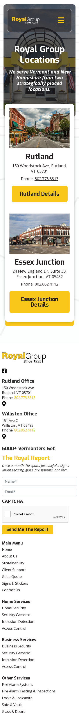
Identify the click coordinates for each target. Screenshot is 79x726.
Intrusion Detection (18, 621)
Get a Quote (12, 576)
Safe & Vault (12, 704)
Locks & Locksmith (17, 697)
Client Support (14, 569)
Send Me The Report (27, 529)
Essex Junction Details (39, 302)
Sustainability (13, 563)
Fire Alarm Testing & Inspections (29, 691)
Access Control (14, 628)
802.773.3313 (46, 178)
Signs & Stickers (15, 583)
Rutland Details (39, 194)
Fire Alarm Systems (17, 684)
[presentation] (35, 514)
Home (7, 549)
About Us (9, 556)
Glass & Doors (13, 711)
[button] (61, 20)
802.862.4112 (46, 284)
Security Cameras (16, 614)
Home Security (14, 608)
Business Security (16, 646)
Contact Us (11, 590)
